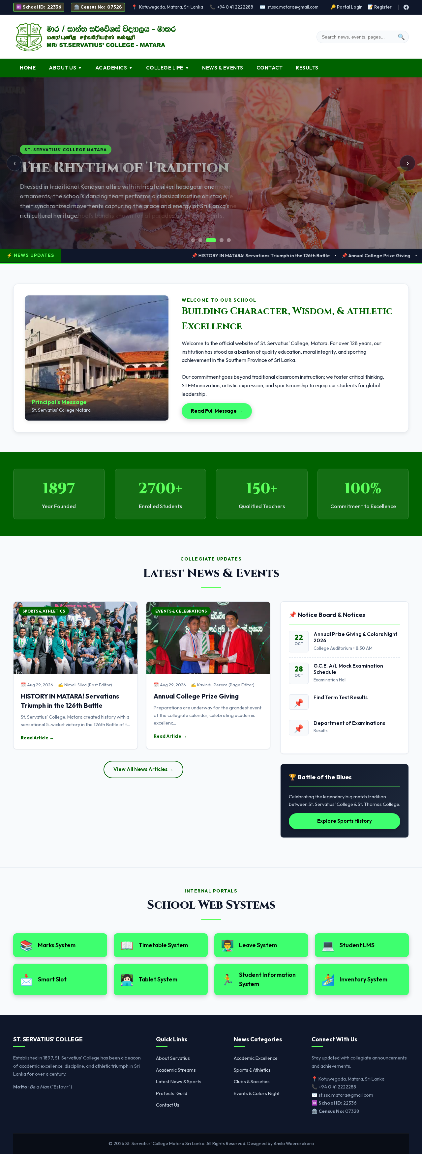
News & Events (222, 68)
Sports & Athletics (252, 1070)
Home (28, 68)
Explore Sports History (344, 821)
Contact (269, 68)
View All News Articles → (143, 769)
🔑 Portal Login (346, 7)
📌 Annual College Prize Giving (329, 256)
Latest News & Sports (178, 1082)
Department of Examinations (349, 723)
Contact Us (167, 1105)
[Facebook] (406, 7)
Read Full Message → (217, 411)
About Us (65, 68)
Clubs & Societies (252, 1082)
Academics (114, 68)
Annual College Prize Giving (196, 696)
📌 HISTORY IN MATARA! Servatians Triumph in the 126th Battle (214, 256)
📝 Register (380, 7)
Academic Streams (176, 1070)
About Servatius (173, 1058)
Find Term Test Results (341, 697)
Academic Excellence (256, 1058)
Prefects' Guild (171, 1093)
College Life (167, 68)
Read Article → (37, 738)
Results (307, 68)
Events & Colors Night (257, 1093)
